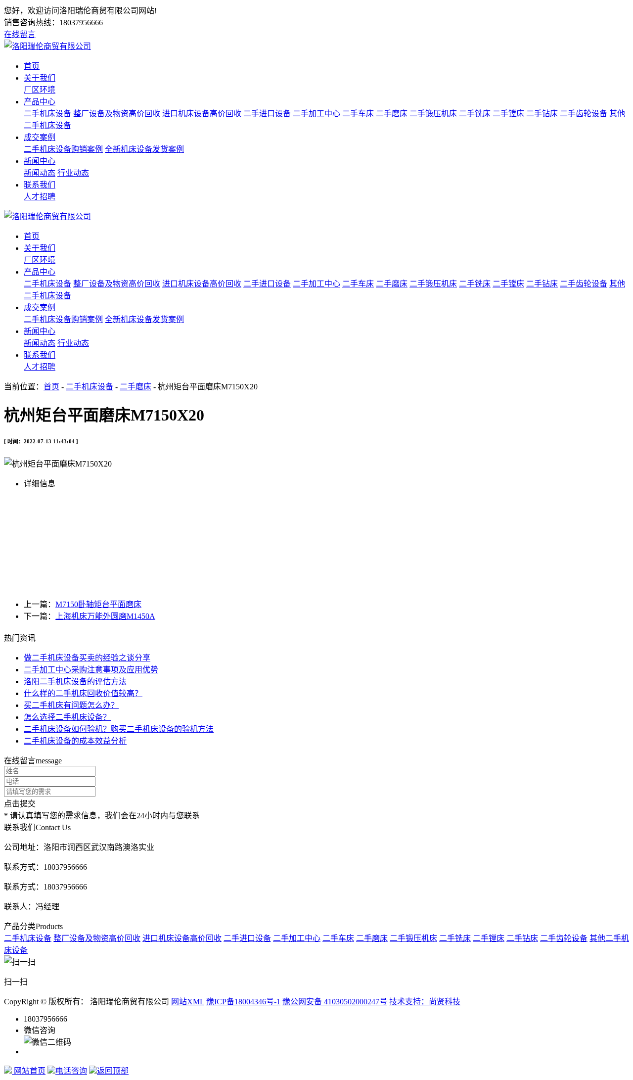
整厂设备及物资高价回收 (116, 113)
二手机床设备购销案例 (63, 149)
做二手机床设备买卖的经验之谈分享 (87, 658)
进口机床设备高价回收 (201, 113)
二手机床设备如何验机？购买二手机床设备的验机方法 (119, 729)
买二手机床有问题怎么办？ (71, 705)
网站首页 (28, 1071)
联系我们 (39, 185)
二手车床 (358, 113)
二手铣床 (475, 113)
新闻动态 (39, 173)
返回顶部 (113, 1071)
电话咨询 (71, 1071)
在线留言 (20, 34)
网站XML (187, 1001)
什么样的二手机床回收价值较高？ (83, 693)
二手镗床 (508, 113)
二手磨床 (391, 113)
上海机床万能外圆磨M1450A (105, 616)
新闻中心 (39, 161)
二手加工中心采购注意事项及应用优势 (91, 669)
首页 (32, 66)
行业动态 (73, 173)
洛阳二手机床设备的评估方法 (75, 681)
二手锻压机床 (433, 113)
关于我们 (39, 78)
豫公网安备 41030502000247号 (334, 1001)
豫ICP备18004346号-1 (243, 1001)
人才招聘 (39, 196)
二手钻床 (542, 113)
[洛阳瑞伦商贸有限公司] (47, 46)
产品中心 (39, 101)
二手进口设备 (267, 113)
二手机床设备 (47, 113)
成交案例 (39, 137)
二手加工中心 (316, 113)
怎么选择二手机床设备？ (67, 717)
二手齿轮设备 (583, 113)
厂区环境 (39, 90)
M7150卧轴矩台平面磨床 (98, 604)
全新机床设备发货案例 (144, 149)
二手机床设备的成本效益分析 (75, 741)
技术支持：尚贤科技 (424, 1001)
